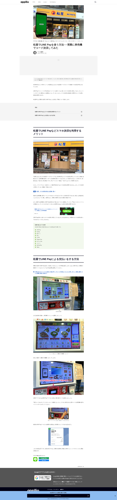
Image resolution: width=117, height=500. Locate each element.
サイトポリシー (56, 489)
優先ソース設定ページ (67, 481)
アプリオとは (49, 489)
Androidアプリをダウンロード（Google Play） (44, 458)
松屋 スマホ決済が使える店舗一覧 (45, 191)
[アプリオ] (25, 2)
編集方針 (40, 80)
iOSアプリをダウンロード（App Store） (44, 460)
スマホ (39, 2)
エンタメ (45, 2)
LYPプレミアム (57, 495)
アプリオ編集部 (40, 51)
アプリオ (35, 41)
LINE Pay (52, 41)
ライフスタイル (53, 2)
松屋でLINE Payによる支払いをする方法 (45, 115)
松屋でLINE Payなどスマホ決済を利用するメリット (48, 111)
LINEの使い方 (41, 41)
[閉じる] (115, 496)
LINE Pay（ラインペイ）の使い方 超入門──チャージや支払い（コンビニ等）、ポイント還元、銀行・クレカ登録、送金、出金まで (59, 272)
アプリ (34, 2)
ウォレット (47, 41)
